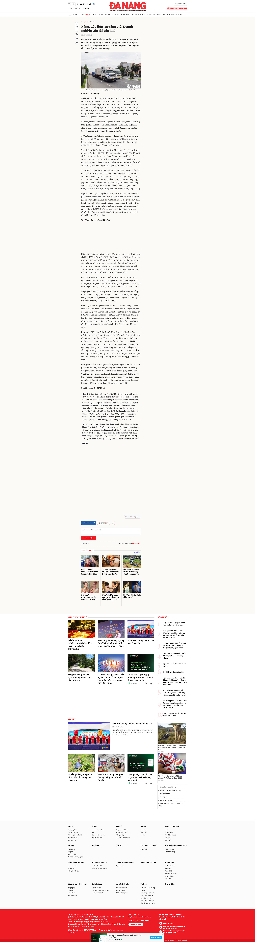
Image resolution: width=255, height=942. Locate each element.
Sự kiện (143, 835)
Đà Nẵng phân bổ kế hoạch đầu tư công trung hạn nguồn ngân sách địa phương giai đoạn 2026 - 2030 (175, 704)
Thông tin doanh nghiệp (125, 862)
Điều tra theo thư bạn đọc (100, 868)
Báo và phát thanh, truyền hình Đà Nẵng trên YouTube (174, 931)
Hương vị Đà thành (170, 873)
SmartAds (117, 939)
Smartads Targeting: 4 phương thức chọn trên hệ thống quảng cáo (140, 677)
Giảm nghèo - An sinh (98, 835)
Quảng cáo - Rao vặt (148, 862)
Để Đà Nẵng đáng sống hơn (173, 672)
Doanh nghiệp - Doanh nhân (100, 890)
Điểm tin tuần (169, 876)
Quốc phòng (71, 868)
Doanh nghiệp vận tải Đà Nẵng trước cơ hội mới (174, 714)
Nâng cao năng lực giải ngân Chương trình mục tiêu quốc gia (79, 677)
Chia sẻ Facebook (89, 523)
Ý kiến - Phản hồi (97, 866)
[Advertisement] (111, 237)
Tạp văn (167, 837)
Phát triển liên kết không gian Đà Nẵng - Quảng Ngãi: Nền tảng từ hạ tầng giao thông (174, 645)
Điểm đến (143, 832)
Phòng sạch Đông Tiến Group (173, 790)
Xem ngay (148, 683)
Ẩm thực (143, 830)
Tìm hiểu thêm (156, 937)
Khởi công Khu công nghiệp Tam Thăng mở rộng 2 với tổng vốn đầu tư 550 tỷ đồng (111, 643)
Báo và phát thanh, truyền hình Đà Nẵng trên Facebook (174, 927)
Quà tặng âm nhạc (146, 898)
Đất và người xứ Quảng (148, 888)
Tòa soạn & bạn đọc (99, 862)
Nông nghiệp (72, 888)
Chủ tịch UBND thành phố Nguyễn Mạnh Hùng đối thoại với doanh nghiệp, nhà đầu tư (174, 692)
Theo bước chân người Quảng (171, 14)
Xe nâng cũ (163, 797)
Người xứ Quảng (170, 852)
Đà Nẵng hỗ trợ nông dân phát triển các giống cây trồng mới (80, 777)
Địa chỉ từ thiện (72, 854)
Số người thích (136, 543)
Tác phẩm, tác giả (170, 835)
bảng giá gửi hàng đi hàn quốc (168, 787)
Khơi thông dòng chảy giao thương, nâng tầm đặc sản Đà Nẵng (110, 777)
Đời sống (126, 14)
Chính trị (75, 14)
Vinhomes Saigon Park (166, 803)
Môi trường (71, 849)
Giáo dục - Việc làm (98, 830)
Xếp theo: (121, 543)
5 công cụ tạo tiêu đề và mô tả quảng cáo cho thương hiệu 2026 (140, 777)
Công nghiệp (120, 835)
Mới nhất (87, 8)
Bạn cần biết (120, 866)
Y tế (120, 14)
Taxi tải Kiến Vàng (165, 793)
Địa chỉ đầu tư (96, 888)
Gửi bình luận (89, 538)
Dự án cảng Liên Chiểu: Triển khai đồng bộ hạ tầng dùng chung (174, 655)
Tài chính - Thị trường (123, 837)
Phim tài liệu (169, 871)
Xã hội (82, 14)
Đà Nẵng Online (168, 923)
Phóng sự (168, 868)
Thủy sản (71, 890)
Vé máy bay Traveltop (166, 800)
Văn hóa (167, 840)
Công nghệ (144, 849)
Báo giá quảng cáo (136, 924)
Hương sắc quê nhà (147, 895)
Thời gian (128, 543)
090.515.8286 (183, 8)
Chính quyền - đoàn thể (75, 835)
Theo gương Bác (73, 832)
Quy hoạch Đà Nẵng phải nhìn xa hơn (174, 665)
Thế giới (141, 14)
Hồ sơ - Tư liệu (169, 849)
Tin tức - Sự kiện (170, 866)
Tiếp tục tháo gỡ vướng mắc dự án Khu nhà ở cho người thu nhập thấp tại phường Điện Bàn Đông (111, 678)
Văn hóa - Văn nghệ (111, 14)
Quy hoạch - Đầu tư (122, 830)
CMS (171, 940)
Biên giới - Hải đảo (73, 871)
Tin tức (143, 890)
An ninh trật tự (72, 866)
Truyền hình (169, 862)
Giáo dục (100, 14)
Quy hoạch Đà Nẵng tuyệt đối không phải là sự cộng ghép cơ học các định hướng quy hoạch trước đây (175, 681)
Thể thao (133, 14)
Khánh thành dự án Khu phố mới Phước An (141, 641)
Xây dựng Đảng (72, 830)
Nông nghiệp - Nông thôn (77, 884)
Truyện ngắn (169, 832)
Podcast (144, 884)
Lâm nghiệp (71, 893)
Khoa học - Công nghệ (152, 14)
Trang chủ (84, 22)
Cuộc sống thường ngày (75, 857)
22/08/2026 (74, 8)
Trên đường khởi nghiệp (148, 903)
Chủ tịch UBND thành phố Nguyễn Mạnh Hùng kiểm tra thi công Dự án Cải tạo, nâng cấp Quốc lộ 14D (174, 634)
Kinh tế (87, 14)
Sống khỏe (71, 852)
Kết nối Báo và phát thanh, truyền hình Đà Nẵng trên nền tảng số (171, 917)
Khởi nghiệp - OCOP (122, 832)
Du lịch (93, 14)
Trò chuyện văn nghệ (147, 900)
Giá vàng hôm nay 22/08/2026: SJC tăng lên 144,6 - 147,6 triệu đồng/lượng (79, 644)
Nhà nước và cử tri (73, 837)
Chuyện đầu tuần (121, 888)
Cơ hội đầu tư (97, 884)
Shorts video (170, 884)
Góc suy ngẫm (120, 890)
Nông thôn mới (72, 895)
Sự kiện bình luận (122, 884)
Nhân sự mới (72, 840)
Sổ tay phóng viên (122, 893)
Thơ (166, 830)
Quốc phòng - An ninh (76, 862)
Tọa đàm (168, 878)
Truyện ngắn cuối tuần (147, 893)
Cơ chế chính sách (97, 893)
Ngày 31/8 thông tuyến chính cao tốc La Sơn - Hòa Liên (174, 624)
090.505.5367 (174, 8)
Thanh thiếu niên (97, 837)
